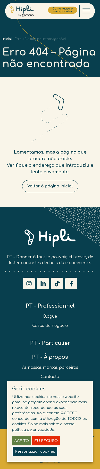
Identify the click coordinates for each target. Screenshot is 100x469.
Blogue (50, 316)
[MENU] (86, 11)
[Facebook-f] (71, 283)
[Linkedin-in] (43, 283)
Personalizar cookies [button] (35, 452)
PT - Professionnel (50, 306)
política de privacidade (33, 430)
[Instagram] (29, 283)
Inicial (7, 39)
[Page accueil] (21, 11)
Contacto (50, 377)
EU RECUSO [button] (46, 441)
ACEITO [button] (21, 441)
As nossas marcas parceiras (50, 367)
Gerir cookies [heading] (29, 389)
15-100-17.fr (50, 462)
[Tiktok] (57, 283)
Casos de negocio (50, 325)
